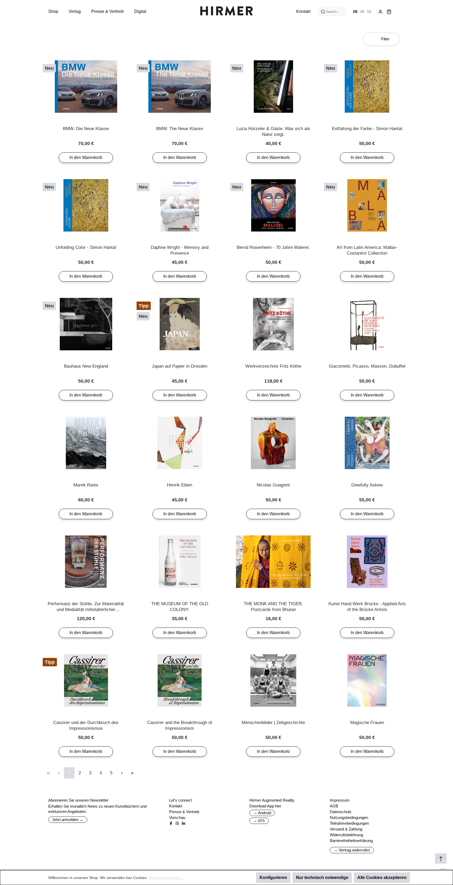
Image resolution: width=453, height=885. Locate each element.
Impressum (339, 800)
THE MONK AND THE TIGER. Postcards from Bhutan (273, 606)
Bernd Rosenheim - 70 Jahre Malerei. (273, 247)
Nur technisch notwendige (322, 877)
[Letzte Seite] (132, 773)
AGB (334, 806)
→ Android (262, 813)
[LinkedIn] (183, 823)
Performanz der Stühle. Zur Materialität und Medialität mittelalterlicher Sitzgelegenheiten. (86, 607)
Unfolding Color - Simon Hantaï (86, 247)
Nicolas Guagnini (273, 484)
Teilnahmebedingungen (349, 823)
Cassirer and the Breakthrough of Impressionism (179, 725)
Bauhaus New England (86, 366)
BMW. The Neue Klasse (179, 128)
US (369, 12)
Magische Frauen (367, 722)
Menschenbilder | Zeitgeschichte (273, 722)
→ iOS (259, 820)
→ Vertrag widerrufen (352, 850)
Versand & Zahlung (346, 829)
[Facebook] (171, 823)
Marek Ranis (85, 484)
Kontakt (175, 806)
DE (355, 12)
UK (362, 12)
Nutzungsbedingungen (349, 817)
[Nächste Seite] (121, 773)
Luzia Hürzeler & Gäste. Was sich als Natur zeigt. (273, 131)
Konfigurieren (273, 877)
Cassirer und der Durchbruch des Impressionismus (85, 725)
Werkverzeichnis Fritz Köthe (273, 366)
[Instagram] (177, 823)
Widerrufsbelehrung (346, 835)
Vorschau (177, 817)
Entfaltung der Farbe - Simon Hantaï (367, 128)
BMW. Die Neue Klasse (86, 128)
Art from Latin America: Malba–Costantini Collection (367, 250)
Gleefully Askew (367, 484)
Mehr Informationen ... (167, 878)
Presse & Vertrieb (184, 811)
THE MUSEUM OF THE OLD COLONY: (179, 606)
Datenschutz (341, 811)
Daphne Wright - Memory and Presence (179, 250)
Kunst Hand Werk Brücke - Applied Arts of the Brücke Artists (367, 606)
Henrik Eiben (179, 484)
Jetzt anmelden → (67, 819)
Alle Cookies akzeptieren (382, 877)
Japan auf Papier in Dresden (179, 366)
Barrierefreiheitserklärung (351, 840)
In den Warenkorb (85, 157)
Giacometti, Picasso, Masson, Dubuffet (367, 366)
